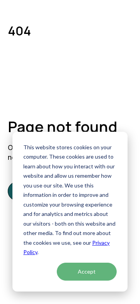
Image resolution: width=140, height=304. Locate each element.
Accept (87, 271)
